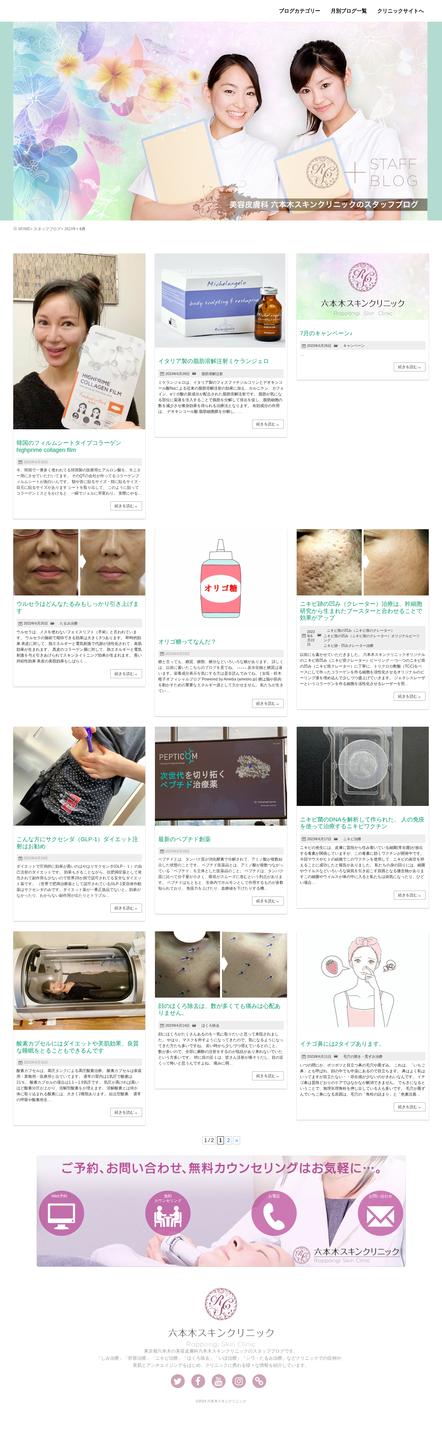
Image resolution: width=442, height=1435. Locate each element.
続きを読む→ (126, 506)
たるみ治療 (69, 623)
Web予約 (59, 1196)
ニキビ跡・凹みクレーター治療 (348, 646)
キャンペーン (354, 346)
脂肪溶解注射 (212, 374)
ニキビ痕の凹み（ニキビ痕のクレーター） (360, 630)
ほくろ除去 (210, 1025)
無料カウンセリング (168, 1198)
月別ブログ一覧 (349, 11)
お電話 (274, 1196)
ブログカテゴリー (299, 11)
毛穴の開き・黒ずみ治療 (362, 1056)
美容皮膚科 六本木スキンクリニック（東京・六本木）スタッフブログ (65, 11)
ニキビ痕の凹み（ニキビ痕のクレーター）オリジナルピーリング (372, 638)
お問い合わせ (380, 1196)
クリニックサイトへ (400, 11)
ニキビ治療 (352, 839)
